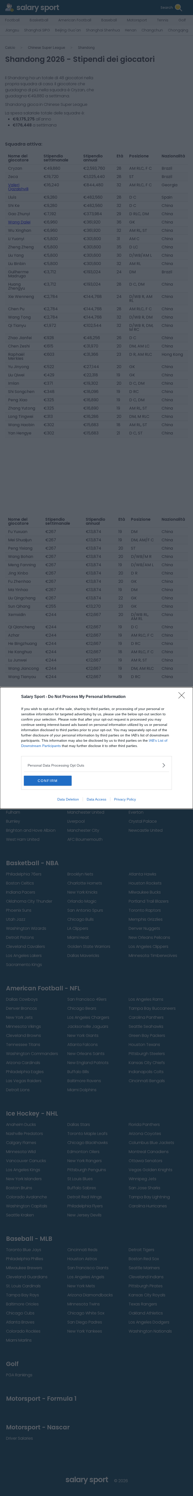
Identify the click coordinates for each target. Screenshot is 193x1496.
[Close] (183, 697)
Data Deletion (68, 799)
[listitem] (96, 765)
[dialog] (96, 748)
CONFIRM (48, 781)
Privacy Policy (125, 799)
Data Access (96, 799)
